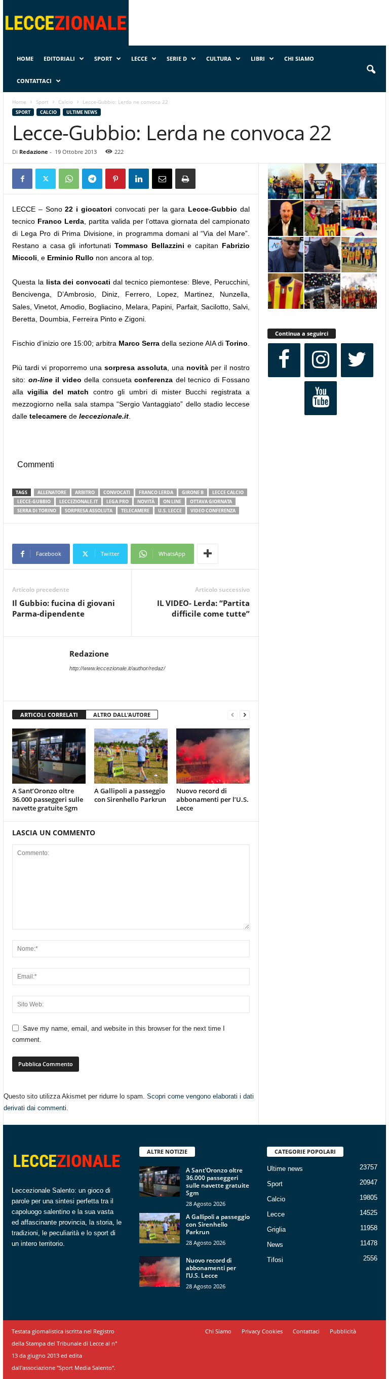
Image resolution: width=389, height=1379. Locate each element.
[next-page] (245, 715)
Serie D (177, 58)
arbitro (85, 492)
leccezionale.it (78, 501)
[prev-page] (232, 715)
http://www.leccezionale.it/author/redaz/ (117, 668)
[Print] (185, 179)
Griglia (276, 1229)
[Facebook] (22, 179)
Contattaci (34, 81)
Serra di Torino (36, 510)
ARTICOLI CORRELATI (49, 714)
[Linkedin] (139, 179)
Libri (258, 58)
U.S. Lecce (170, 510)
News (275, 1244)
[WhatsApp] (69, 179)
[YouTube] (320, 398)
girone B (193, 492)
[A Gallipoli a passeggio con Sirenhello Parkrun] (131, 755)
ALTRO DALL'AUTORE (121, 714)
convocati (116, 492)
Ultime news (81, 112)
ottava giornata (211, 501)
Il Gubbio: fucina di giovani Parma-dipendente (63, 608)
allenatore (51, 492)
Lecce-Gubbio (34, 501)
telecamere (135, 510)
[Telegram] (92, 179)
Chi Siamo (299, 58)
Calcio (65, 101)
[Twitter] (45, 179)
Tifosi (275, 1260)
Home (25, 58)
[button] (371, 70)
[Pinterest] (115, 179)
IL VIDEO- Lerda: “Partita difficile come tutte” (203, 608)
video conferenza (213, 510)
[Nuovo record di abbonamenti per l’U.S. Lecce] (213, 755)
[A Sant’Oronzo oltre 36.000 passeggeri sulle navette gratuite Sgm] (49, 755)
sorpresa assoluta (88, 510)
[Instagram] (320, 360)
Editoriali (59, 58)
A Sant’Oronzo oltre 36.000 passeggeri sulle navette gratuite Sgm (47, 799)
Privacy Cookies (262, 1331)
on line (172, 501)
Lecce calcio (228, 492)
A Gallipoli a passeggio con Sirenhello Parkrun (130, 795)
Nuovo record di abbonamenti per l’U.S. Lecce (212, 799)
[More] (207, 554)
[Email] (162, 179)
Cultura (218, 58)
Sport (103, 58)
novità (145, 501)
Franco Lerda (156, 492)
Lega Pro (117, 501)
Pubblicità (343, 1331)
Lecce (139, 58)
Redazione (33, 151)
